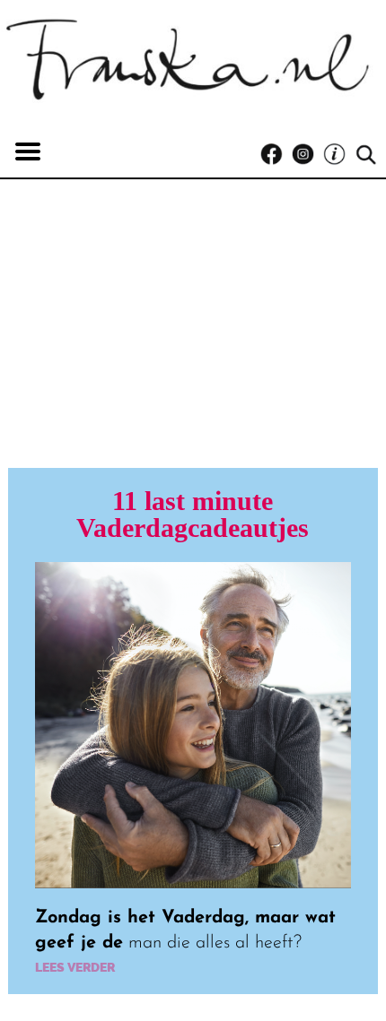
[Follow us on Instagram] (307, 154)
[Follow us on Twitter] (339, 154)
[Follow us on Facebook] (276, 154)
